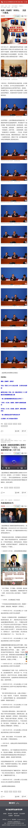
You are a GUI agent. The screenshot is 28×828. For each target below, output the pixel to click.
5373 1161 (9, 819)
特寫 (20, 423)
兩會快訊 (3, 16)
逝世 (11, 791)
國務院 (10, 423)
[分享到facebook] (26, 654)
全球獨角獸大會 (11, 1)
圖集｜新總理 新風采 (7, 381)
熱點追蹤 (3, 506)
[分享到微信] (26, 657)
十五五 (11, 487)
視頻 (19, 1)
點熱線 (4, 813)
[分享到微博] (26, 661)
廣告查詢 (10, 813)
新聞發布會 (17, 487)
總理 (20, 791)
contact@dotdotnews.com (21, 819)
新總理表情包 (4, 426)
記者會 (15, 423)
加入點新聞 (22, 813)
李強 (6, 423)
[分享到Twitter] (26, 659)
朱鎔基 (6, 791)
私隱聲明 (11, 815)
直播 (2, 453)
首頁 (5, 1)
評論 (22, 1)
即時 (16, 1)
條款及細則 (16, 815)
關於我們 (16, 813)
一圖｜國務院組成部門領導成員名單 (10, 414)
